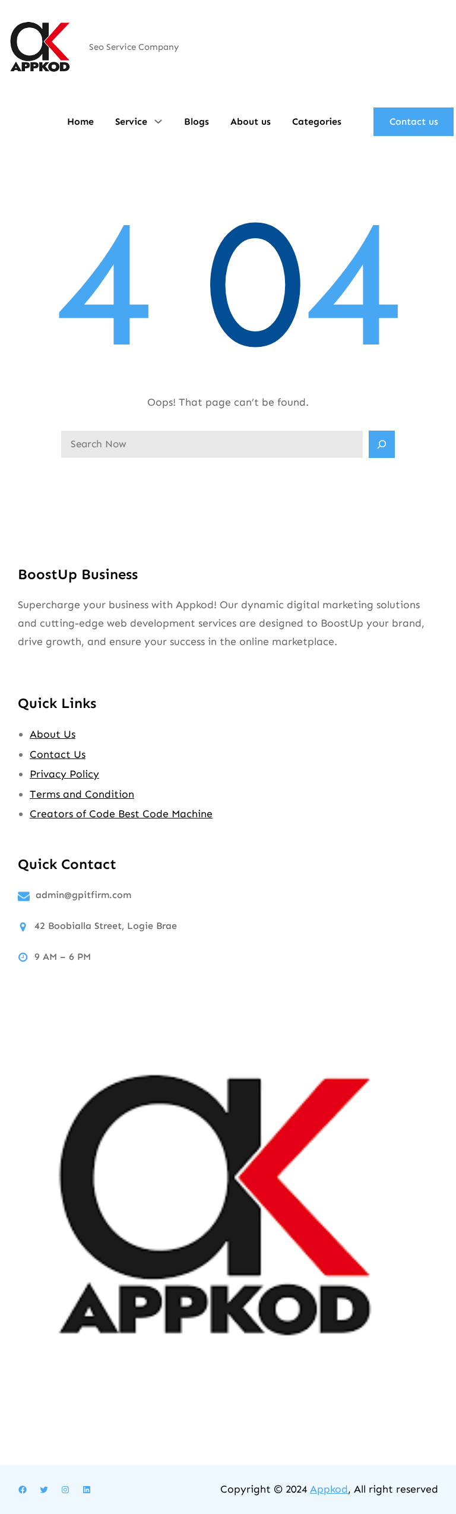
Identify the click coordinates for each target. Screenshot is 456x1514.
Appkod (329, 1489)
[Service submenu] (158, 120)
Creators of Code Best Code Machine (121, 813)
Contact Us (58, 754)
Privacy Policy (64, 773)
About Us (52, 734)
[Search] (382, 444)
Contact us (414, 121)
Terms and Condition (82, 794)
